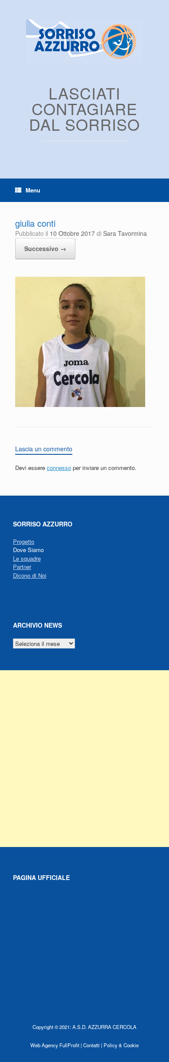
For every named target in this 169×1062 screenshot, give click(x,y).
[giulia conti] (80, 404)
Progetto (23, 541)
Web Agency (44, 1045)
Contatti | (92, 1045)
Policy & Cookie (121, 1045)
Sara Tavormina (125, 233)
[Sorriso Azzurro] (84, 41)
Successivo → (45, 248)
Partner (22, 566)
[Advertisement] (84, 758)
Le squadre (27, 558)
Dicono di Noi (29, 575)
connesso (59, 467)
